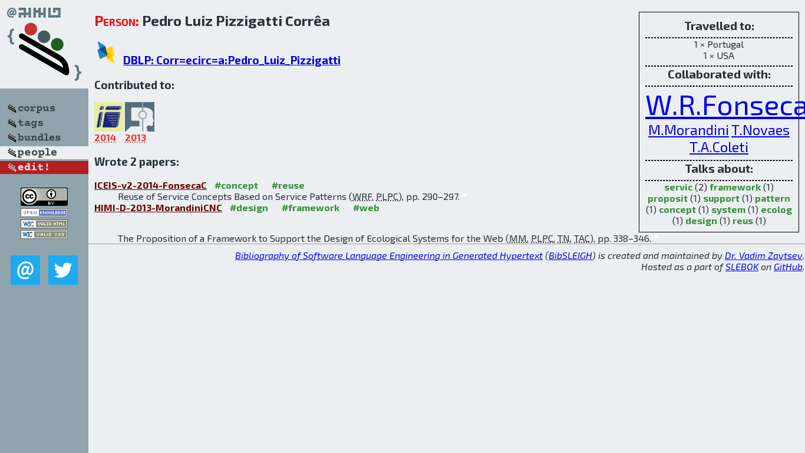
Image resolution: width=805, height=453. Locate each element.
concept (677, 209)
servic (678, 186)
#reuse (288, 185)
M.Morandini (688, 129)
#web (366, 207)
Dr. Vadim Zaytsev (764, 255)
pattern (772, 197)
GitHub (788, 266)
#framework (310, 207)
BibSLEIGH (570, 255)
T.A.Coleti (718, 146)
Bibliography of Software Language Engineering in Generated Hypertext (389, 255)
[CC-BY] (44, 202)
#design (249, 207)
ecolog (776, 209)
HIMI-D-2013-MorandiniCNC (158, 207)
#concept (236, 185)
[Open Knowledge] (44, 213)
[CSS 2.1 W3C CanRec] (44, 246)
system (728, 209)
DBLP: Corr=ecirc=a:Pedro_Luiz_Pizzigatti (232, 60)
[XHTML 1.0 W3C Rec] (44, 224)
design (701, 220)
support (721, 197)
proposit (668, 197)
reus (743, 220)
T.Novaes (760, 129)
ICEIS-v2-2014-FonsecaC (150, 185)
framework (735, 186)
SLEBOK (741, 266)
